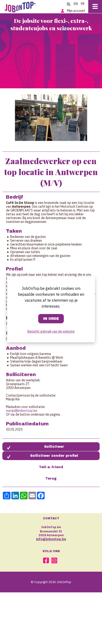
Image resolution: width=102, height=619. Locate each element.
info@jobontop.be (51, 539)
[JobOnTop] (22, 6)
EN (76, 4)
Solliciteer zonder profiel (54, 455)
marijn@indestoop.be (21, 410)
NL (69, 4)
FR (82, 4)
